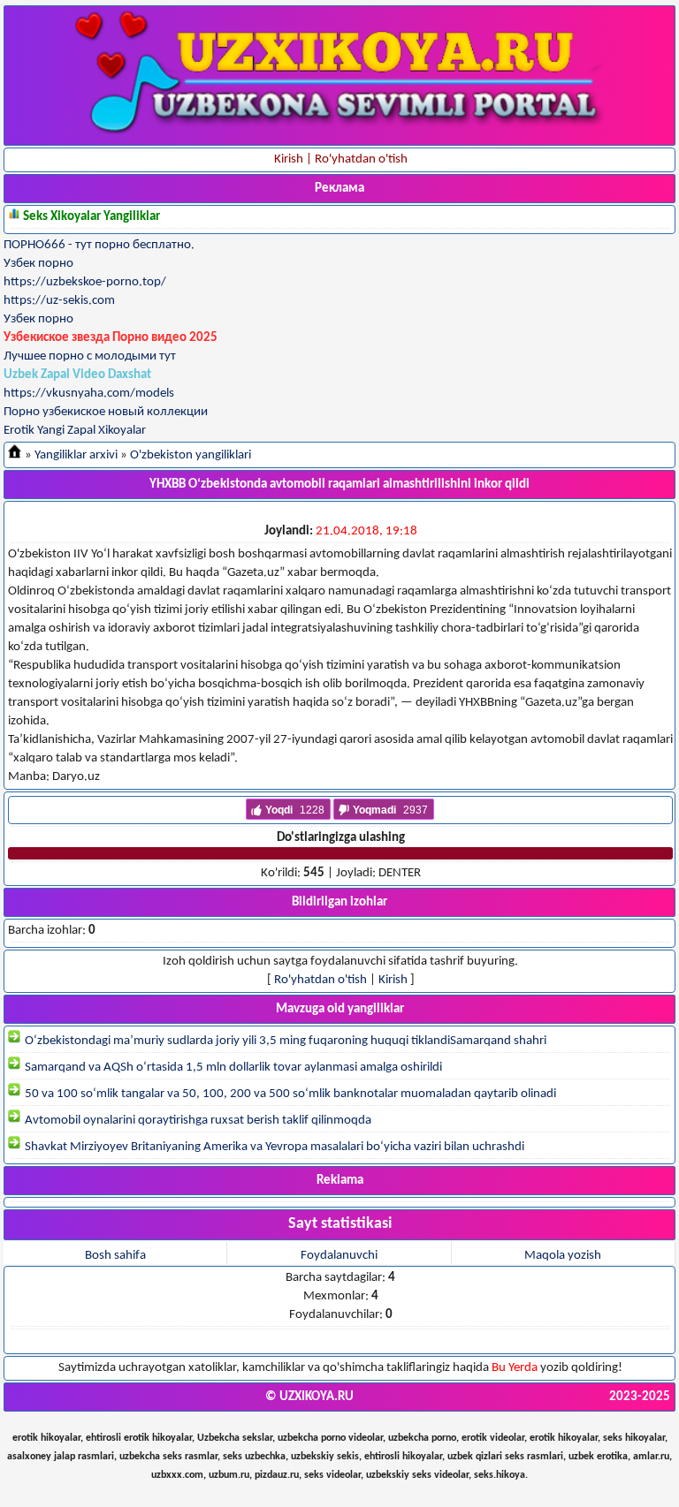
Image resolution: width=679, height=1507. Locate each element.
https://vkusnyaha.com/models (89, 393)
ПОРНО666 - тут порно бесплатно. (99, 245)
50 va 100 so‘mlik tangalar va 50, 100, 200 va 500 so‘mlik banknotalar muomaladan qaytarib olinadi (289, 1094)
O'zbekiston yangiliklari (190, 455)
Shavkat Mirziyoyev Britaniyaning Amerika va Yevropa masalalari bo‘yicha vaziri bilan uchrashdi (273, 1147)
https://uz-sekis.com (59, 300)
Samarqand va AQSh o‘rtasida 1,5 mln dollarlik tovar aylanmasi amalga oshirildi (232, 1067)
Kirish (393, 980)
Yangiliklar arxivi (76, 455)
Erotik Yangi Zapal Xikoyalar (75, 430)
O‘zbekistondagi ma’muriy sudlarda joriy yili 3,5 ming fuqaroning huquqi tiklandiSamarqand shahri (284, 1041)
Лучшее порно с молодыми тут (90, 356)
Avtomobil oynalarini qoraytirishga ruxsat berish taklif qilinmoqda (196, 1120)
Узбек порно (38, 263)
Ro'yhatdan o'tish (320, 980)
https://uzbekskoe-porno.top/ (85, 282)
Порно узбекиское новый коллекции (106, 412)
